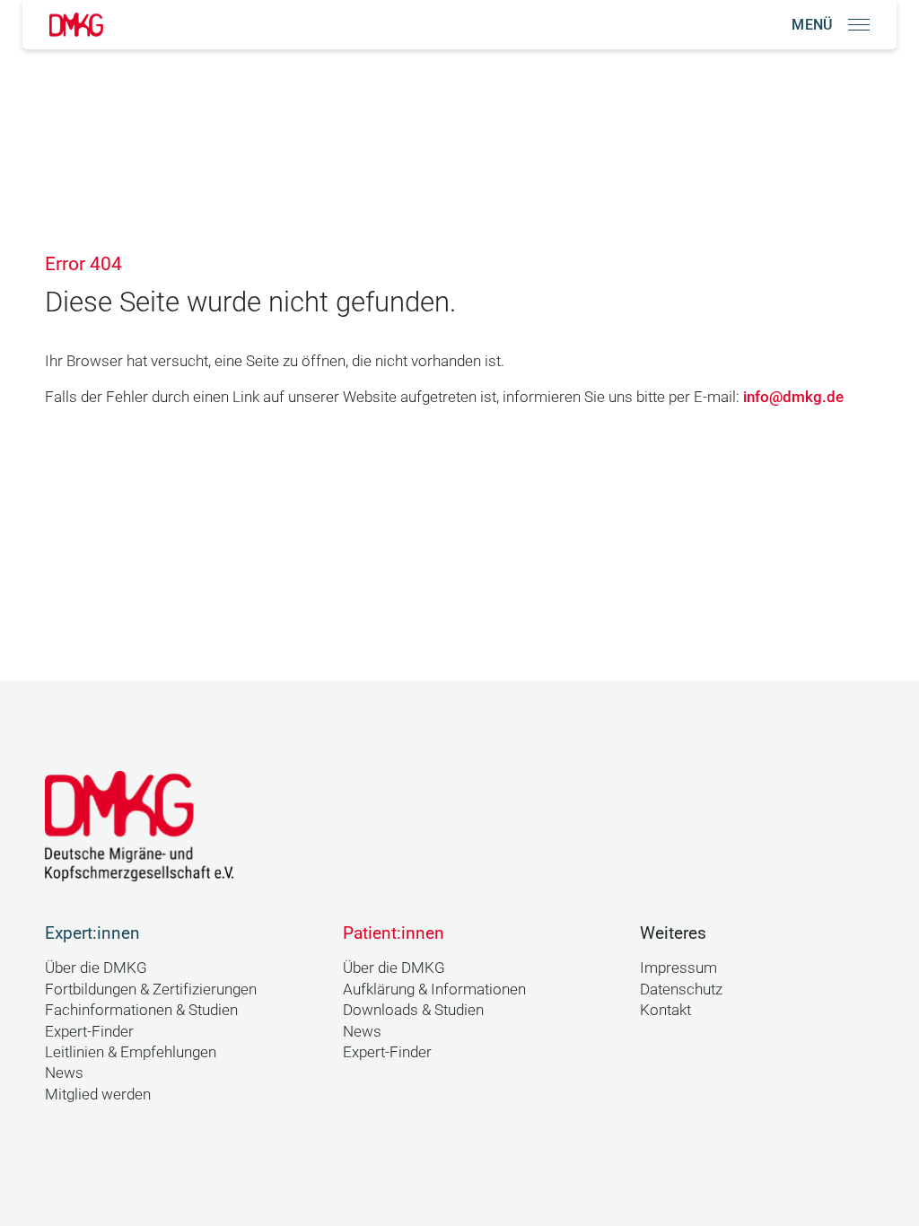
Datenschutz (681, 989)
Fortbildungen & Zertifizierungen (151, 989)
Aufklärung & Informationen (434, 989)
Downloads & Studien (413, 1010)
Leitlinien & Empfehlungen (130, 1052)
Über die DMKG (96, 967)
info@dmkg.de (793, 397)
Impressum (678, 967)
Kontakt (665, 1010)
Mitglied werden (98, 1094)
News (64, 1073)
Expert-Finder (89, 1031)
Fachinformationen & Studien (141, 1010)
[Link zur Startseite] (76, 25)
